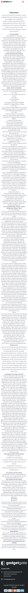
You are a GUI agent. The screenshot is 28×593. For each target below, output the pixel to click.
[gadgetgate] (6, 1)
